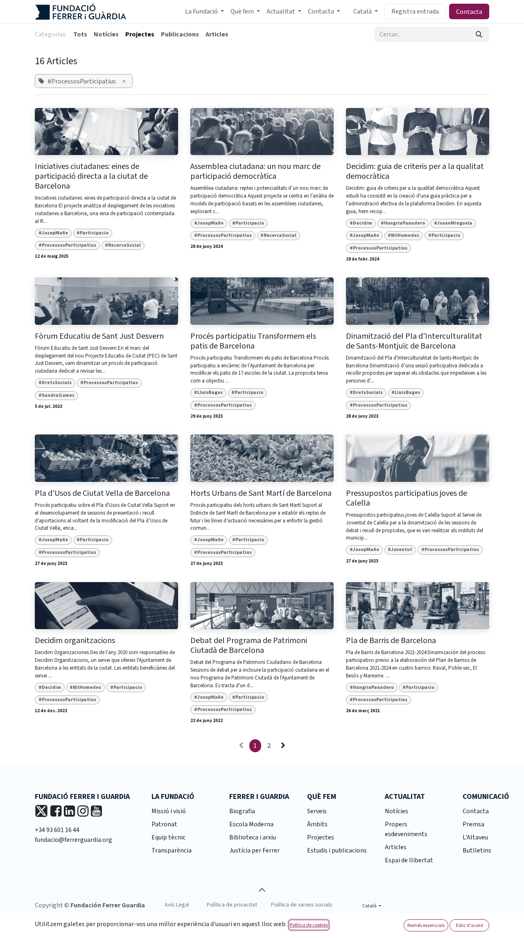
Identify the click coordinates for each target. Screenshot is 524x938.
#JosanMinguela (453, 223)
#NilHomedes (403, 235)
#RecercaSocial (123, 245)
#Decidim (361, 223)
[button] (262, 890)
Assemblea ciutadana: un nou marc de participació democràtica (255, 171)
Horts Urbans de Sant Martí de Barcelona (261, 493)
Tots (80, 34)
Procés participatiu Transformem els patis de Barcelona (253, 341)
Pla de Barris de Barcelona (391, 641)
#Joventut (400, 549)
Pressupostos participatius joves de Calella (406, 498)
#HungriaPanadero (403, 223)
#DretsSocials (55, 382)
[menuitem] (204, 11)
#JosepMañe (53, 232)
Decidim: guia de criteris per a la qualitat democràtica (415, 171)
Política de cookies (309, 925)
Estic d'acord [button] (469, 925)
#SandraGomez (56, 395)
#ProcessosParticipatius (67, 245)
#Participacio (92, 232)
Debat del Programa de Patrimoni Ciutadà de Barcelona (248, 645)
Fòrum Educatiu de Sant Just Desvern (99, 336)
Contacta (469, 11)
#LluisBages (208, 392)
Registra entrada (415, 11)
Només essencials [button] (426, 925)
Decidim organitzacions (75, 641)
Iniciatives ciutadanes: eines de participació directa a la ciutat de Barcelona (91, 176)
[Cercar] (479, 34)
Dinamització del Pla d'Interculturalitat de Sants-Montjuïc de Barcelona (414, 341)
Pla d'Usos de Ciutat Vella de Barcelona (102, 493)
